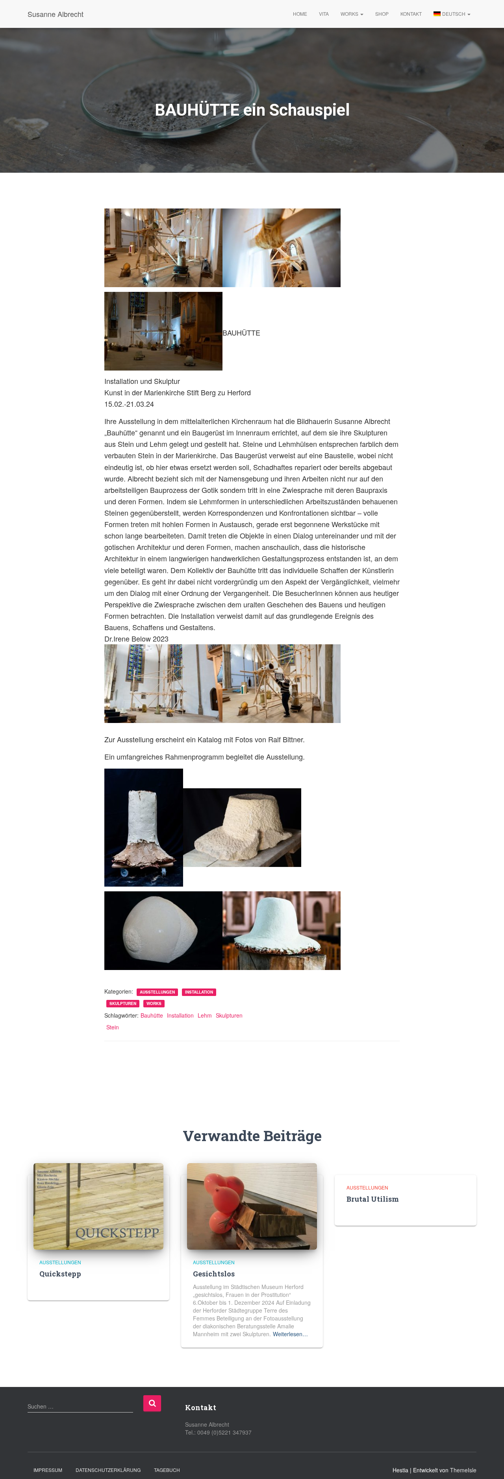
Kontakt (411, 13)
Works (350, 13)
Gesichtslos (214, 1273)
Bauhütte (152, 1015)
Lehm (205, 1015)
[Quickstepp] (98, 1206)
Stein (112, 1027)
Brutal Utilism (372, 1199)
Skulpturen (122, 1003)
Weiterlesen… (290, 1334)
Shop (382, 13)
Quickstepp (60, 1273)
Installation (199, 992)
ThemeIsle (463, 1470)
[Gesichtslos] (252, 1206)
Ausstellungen (157, 992)
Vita (324, 13)
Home (300, 13)
